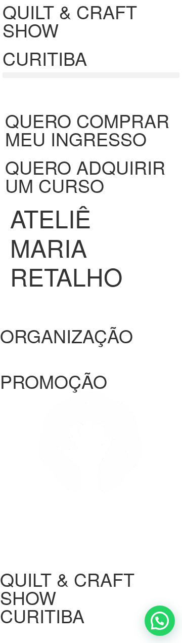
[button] (91, 75)
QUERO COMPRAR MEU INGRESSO (87, 129)
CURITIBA (45, 58)
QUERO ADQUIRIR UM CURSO (85, 176)
